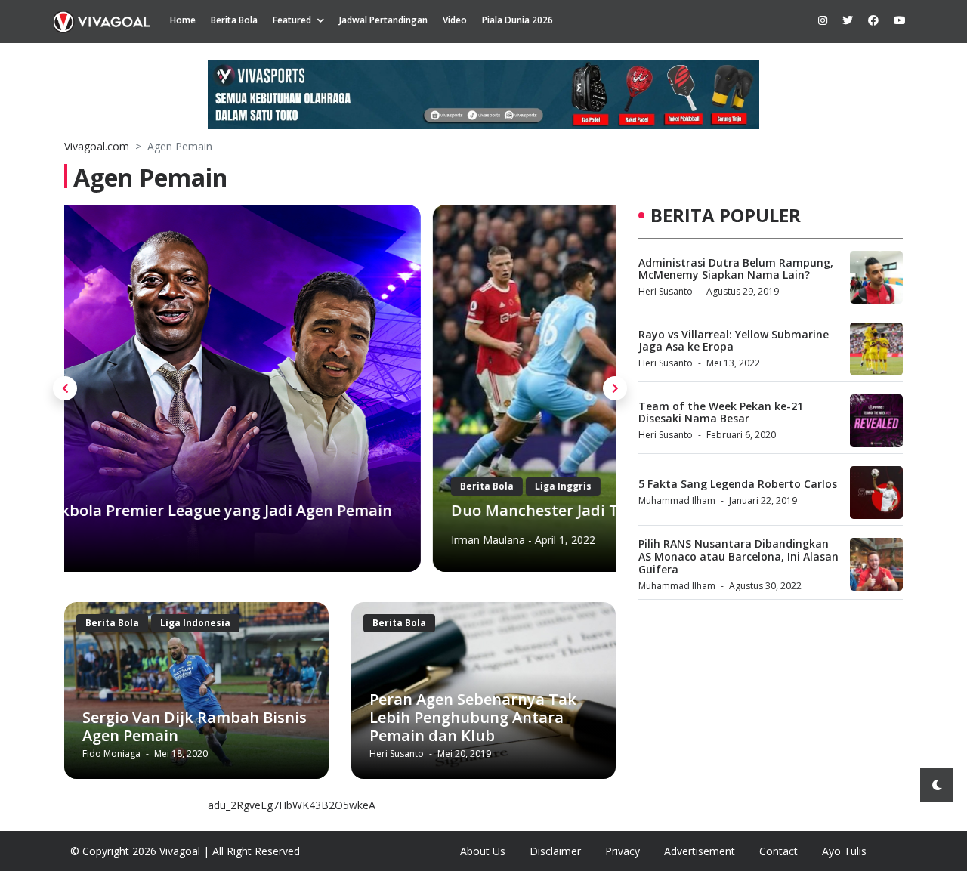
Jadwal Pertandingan (383, 20)
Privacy (622, 851)
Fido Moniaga (112, 753)
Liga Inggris (194, 486)
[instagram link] (822, 20)
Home (183, 20)
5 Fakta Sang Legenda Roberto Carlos (737, 484)
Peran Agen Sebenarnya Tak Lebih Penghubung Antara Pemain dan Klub (472, 717)
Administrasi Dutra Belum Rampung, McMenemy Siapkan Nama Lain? (735, 269)
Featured (292, 20)
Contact (778, 851)
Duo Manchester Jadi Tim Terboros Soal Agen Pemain (278, 510)
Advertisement (699, 851)
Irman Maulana (119, 540)
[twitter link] (847, 20)
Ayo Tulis (844, 851)
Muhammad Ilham (676, 500)
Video (455, 20)
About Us (482, 851)
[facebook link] (873, 20)
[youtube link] (900, 20)
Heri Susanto (397, 753)
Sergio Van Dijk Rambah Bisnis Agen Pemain (194, 726)
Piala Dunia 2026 (517, 20)
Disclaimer (555, 851)
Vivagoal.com (96, 146)
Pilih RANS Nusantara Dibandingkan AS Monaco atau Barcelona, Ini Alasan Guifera (738, 556)
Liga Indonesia (195, 622)
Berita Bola (234, 20)
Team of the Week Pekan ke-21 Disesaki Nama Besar (720, 412)
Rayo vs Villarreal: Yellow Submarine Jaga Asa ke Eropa (733, 340)
